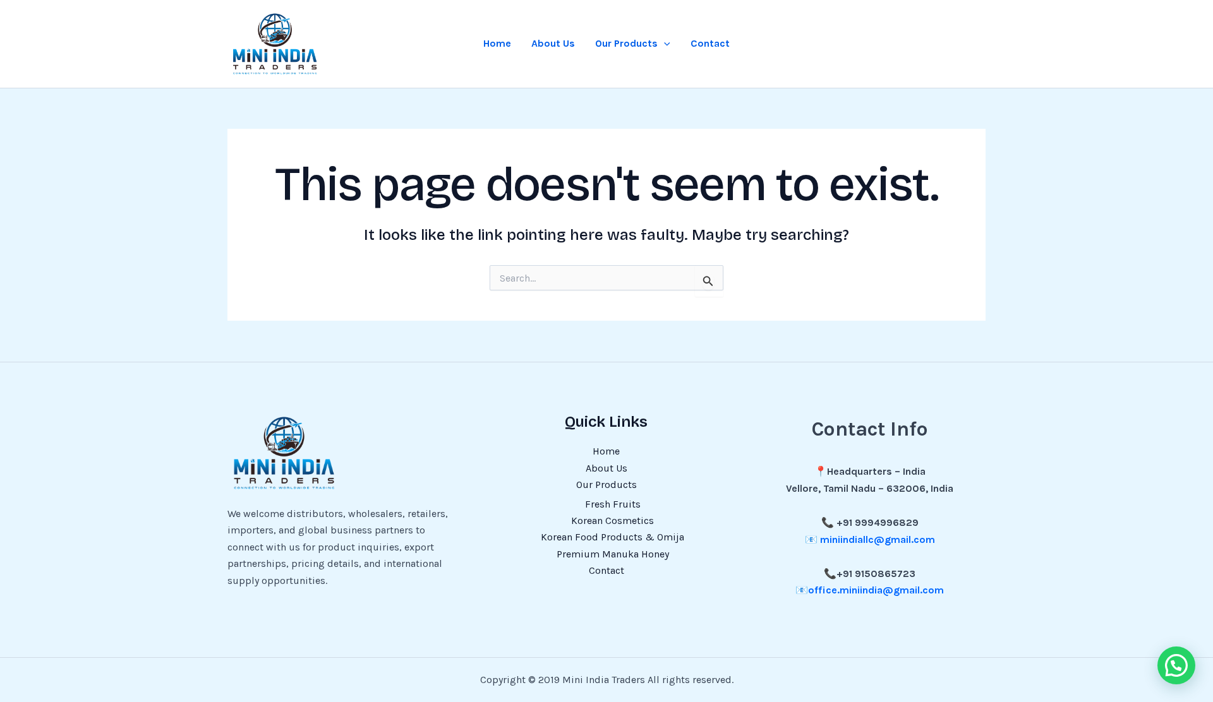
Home (497, 43)
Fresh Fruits (613, 504)
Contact (710, 43)
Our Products (626, 43)
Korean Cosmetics (612, 520)
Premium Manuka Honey (613, 554)
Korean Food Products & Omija (612, 537)
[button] (664, 43)
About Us (553, 43)
